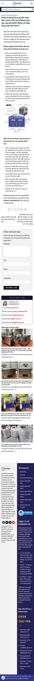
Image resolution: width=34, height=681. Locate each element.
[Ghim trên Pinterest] (21, 209)
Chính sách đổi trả (26, 491)
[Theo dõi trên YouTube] (13, 522)
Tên (5, 260)
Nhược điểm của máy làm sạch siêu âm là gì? (8, 219)
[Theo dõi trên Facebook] (3, 522)
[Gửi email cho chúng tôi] (10, 522)
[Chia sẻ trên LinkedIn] (25, 209)
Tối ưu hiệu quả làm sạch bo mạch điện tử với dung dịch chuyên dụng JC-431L (15, 445)
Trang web (7, 278)
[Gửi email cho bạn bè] (18, 209)
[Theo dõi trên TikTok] (6, 522)
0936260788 (15, 200)
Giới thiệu (23, 472)
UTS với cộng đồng (26, 478)
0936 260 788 (24, 619)
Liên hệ (22, 475)
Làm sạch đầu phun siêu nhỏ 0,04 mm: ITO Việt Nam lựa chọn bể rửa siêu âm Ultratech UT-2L (16, 414)
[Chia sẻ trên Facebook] (12, 209)
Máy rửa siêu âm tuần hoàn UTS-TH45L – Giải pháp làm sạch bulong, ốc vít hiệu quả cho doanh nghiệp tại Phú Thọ (16, 350)
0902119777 (14, 308)
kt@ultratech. (15, 319)
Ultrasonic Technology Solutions (9, 15)
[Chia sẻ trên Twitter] (15, 209)
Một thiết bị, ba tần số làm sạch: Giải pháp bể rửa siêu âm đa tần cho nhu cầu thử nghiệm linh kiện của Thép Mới (17, 382)
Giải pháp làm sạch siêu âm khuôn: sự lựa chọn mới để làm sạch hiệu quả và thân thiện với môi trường (25, 219)
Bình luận (7, 244)
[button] (2, 3)
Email (5, 269)
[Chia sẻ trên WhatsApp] (8, 209)
